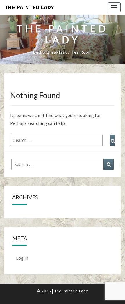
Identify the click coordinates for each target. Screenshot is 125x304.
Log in (22, 258)
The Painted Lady (29, 7)
